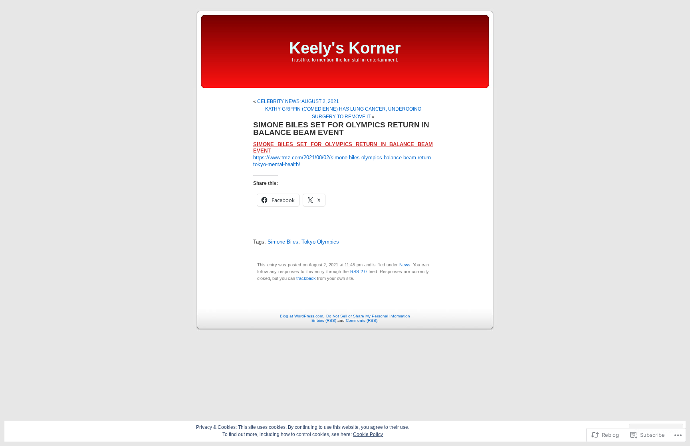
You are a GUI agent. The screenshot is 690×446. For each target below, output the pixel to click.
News (404, 264)
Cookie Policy (368, 434)
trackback (306, 278)
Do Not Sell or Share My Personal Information (368, 316)
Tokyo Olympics (320, 242)
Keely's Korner (345, 48)
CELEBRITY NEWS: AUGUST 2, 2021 (298, 101)
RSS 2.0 (358, 271)
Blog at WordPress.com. (302, 316)
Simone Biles (283, 242)
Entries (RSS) (323, 320)
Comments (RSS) (361, 320)
